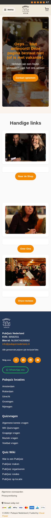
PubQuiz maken (10, 464)
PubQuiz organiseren (13, 469)
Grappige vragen (11, 433)
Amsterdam (8, 386)
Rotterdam (7, 391)
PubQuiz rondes (10, 474)
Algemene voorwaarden (12, 492)
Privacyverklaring (9, 496)
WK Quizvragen (10, 428)
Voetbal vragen (10, 443)
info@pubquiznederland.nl (16, 344)
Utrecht (6, 396)
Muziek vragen (10, 438)
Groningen (7, 401)
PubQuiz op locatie (12, 479)
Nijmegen (7, 406)
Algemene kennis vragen (15, 423)
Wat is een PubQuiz (12, 459)
